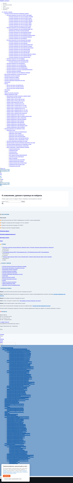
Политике (5, 470)
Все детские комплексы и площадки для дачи (13, 268)
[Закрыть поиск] (1, 478)
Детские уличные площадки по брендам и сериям (14, 266)
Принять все (6, 475)
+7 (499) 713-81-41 (4, 322)
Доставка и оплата (7, 4)
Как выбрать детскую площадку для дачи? (30, 300)
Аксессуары (5, 275)
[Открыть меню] (1, 181)
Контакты (5, 9)
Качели (4, 280)
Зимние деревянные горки (8, 283)
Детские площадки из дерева (9, 271)
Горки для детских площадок (9, 282)
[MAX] (1, 174)
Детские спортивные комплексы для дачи (12, 274)
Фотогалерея (6, 8)
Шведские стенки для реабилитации (11, 285)
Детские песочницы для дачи (9, 278)
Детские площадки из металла (9, 272)
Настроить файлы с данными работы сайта (12, 478)
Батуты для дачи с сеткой (8, 277)
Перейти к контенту (4, 0)
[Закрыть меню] (0, 346)
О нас (4, 6)
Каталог (5, 3)
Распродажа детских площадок (10, 269)
